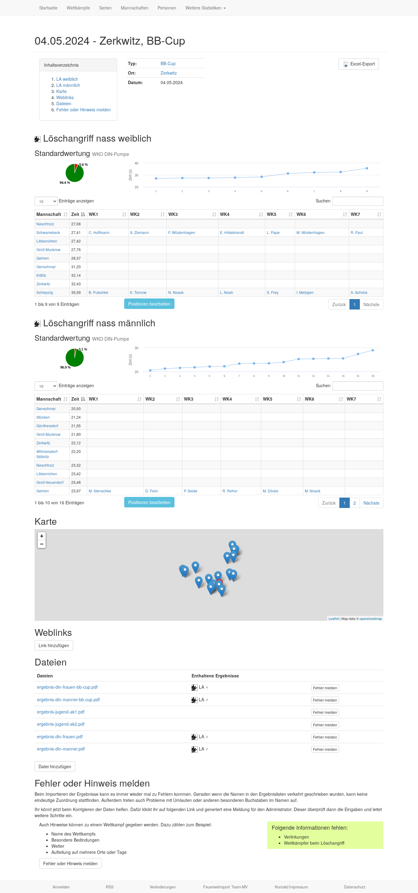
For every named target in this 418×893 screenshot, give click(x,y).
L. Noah (226, 292)
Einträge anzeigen (76, 201)
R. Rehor (229, 490)
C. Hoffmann (99, 232)
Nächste (371, 304)
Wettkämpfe (78, 8)
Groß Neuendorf (49, 482)
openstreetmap (371, 618)
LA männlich (68, 85)
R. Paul (357, 232)
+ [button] (41, 536)
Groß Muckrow (48, 249)
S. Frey (272, 292)
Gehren (42, 258)
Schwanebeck (48, 232)
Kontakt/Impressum (291, 887)
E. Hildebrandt (232, 232)
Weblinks (65, 97)
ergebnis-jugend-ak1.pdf (60, 712)
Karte (61, 91)
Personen (167, 8)
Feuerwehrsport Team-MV (225, 887)
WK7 (355, 214)
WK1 (93, 214)
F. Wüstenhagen (181, 232)
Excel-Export (362, 64)
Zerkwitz (169, 73)
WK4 (225, 214)
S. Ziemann (139, 232)
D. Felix (151, 490)
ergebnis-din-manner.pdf (61, 749)
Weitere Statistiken (204, 8)
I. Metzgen (305, 292)
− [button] (41, 544)
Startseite (48, 8)
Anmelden (61, 887)
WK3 (173, 214)
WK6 (301, 214)
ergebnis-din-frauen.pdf (60, 736)
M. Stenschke (100, 490)
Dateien (63, 103)
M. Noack (312, 490)
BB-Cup (168, 63)
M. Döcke (270, 490)
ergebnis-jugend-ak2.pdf (60, 724)
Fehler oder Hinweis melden (83, 109)
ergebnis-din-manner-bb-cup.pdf (68, 699)
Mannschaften (134, 8)
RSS (110, 887)
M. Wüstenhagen (311, 232)
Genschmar (46, 266)
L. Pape (273, 232)
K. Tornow (138, 292)
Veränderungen (163, 887)
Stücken (43, 417)
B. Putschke (98, 292)
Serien (105, 8)
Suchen (323, 201)
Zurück (339, 304)
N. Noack (176, 292)
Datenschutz (354, 887)
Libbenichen (46, 240)
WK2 (135, 214)
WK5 (271, 214)
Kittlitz (41, 275)
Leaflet (334, 618)
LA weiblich (67, 79)
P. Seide (190, 490)
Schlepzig (44, 292)
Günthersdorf (47, 425)
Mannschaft (48, 214)
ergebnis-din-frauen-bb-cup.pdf (67, 687)
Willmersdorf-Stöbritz (47, 454)
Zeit (75, 214)
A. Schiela (359, 292)
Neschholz (45, 223)
